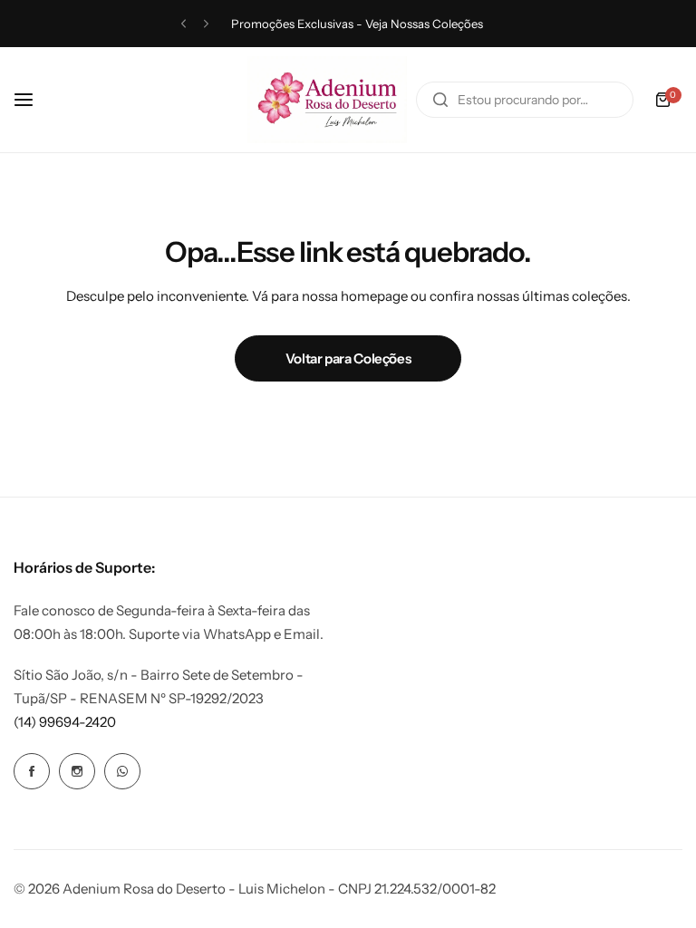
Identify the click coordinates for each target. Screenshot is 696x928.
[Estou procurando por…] (440, 100)
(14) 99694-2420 (65, 721)
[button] (183, 24)
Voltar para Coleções (348, 358)
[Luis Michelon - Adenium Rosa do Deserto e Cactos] (327, 99)
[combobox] (524, 100)
